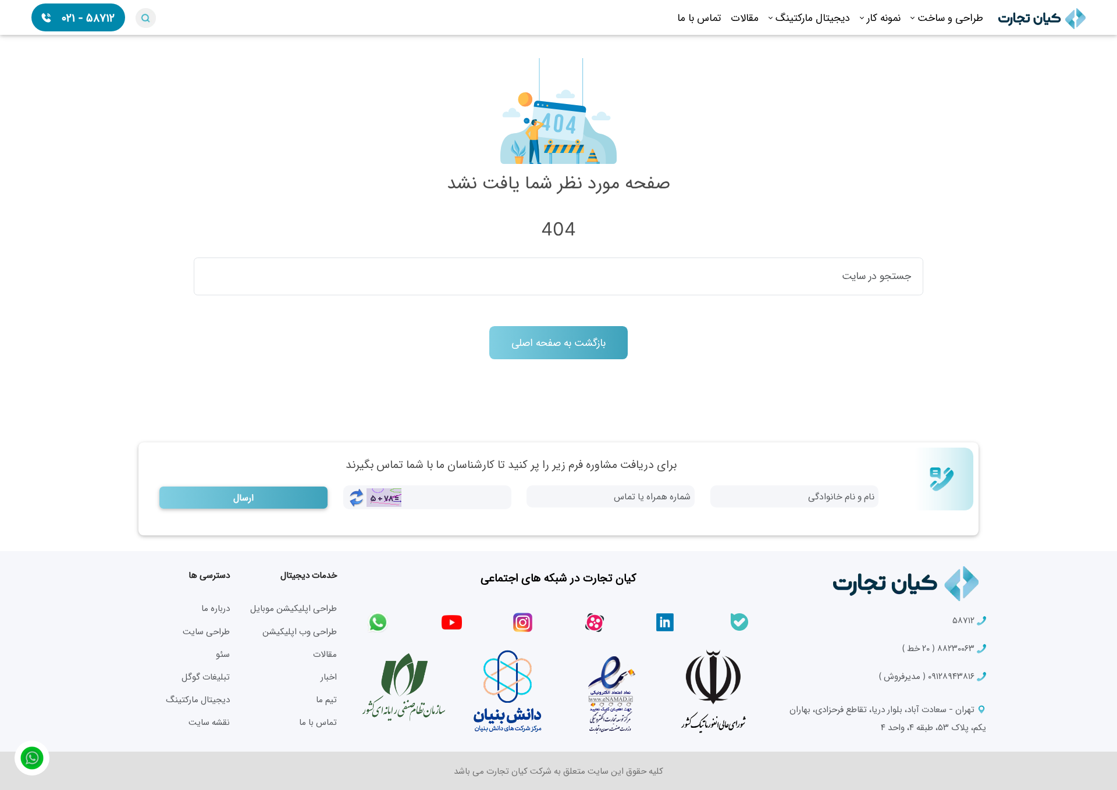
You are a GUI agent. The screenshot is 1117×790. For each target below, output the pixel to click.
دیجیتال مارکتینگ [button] (813, 17)
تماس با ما (699, 17)
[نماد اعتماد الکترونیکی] (610, 691)
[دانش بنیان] (506, 691)
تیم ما (326, 699)
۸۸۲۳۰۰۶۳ (939, 647)
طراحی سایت (206, 631)
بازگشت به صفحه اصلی (558, 342)
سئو (223, 653)
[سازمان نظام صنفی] (403, 688)
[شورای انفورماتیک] (713, 691)
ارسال (243, 497)
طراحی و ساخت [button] (950, 17)
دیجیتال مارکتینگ (198, 699)
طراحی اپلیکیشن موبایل (293, 607)
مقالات (745, 17)
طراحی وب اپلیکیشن (299, 631)
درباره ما (215, 607)
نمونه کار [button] (884, 17)
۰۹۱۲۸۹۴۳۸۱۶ (927, 675)
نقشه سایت (209, 721)
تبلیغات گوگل (206, 676)
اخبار (329, 676)
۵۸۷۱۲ (964, 619)
